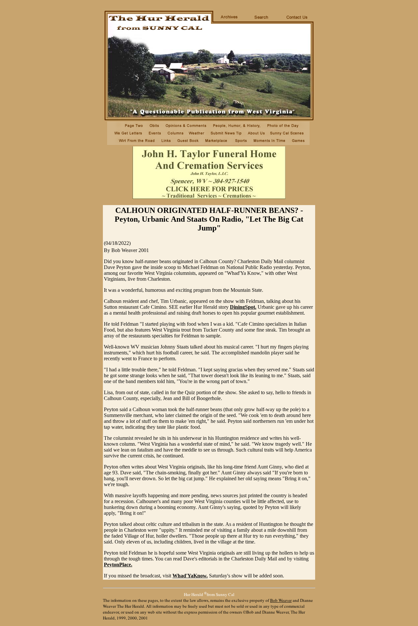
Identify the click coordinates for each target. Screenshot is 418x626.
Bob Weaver (281, 600)
